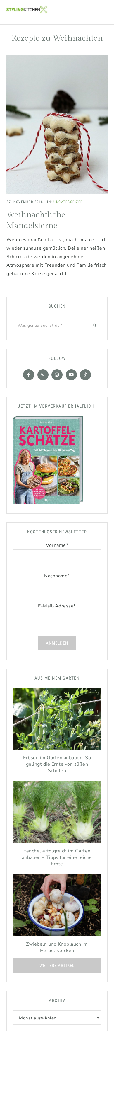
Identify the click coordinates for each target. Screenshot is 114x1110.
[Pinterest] (43, 375)
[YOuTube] (71, 375)
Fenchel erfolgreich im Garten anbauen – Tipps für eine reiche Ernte (57, 857)
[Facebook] (28, 375)
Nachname (57, 576)
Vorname (57, 545)
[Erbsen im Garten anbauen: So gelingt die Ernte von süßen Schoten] (57, 720)
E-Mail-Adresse (57, 606)
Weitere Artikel (57, 965)
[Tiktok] (85, 375)
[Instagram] (57, 375)
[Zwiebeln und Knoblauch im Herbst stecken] (57, 906)
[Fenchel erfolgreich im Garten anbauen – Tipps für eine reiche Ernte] (57, 813)
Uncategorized (68, 202)
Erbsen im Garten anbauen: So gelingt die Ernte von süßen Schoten (57, 764)
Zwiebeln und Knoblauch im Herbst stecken (57, 947)
